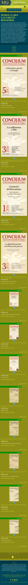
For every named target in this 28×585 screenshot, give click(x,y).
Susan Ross (15, 537)
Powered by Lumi (14, 581)
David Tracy (12, 161)
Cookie (6, 582)
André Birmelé (23, 160)
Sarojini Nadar (6, 278)
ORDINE (14, 47)
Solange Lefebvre (16, 101)
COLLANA (14, 49)
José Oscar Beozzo (16, 160)
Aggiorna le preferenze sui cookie (14, 582)
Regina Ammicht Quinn (5, 342)
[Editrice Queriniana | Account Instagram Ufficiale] (12, 580)
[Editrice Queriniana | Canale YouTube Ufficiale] (14, 580)
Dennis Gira (15, 438)
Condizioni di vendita (23, 582)
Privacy (2, 582)
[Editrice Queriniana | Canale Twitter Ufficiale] (17, 580)
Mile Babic (3, 102)
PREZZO (14, 51)
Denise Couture (11, 374)
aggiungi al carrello (23, 111)
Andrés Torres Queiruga (5, 161)
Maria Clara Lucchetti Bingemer (7, 101)
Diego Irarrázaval (16, 471)
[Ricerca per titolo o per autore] (25, 6)
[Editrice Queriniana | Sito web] (14, 2)
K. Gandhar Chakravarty (18, 374)
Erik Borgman (23, 101)
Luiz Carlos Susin (16, 219)
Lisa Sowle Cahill (13, 342)
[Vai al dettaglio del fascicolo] (14, 77)
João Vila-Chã (18, 161)
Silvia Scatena (23, 309)
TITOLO (14, 48)
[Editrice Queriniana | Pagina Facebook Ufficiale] (10, 580)
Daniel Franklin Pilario (17, 276)
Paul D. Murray (23, 471)
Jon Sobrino (15, 405)
